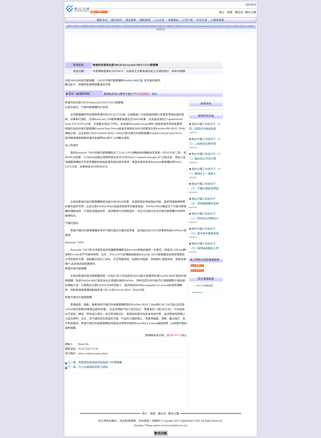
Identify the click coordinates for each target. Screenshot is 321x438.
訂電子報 (187, 20)
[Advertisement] (144, 46)
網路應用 (145, 20)
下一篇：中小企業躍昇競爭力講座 (87, 367)
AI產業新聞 (217, 20)
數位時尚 (116, 20)
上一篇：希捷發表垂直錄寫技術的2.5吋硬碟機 (94, 362)
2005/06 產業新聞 (204, 285)
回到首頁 (250, 4)
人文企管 (159, 20)
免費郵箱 (173, 20)
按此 (154, 93)
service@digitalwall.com (174, 425)
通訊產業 (130, 20)
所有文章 (201, 20)
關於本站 (102, 20)
